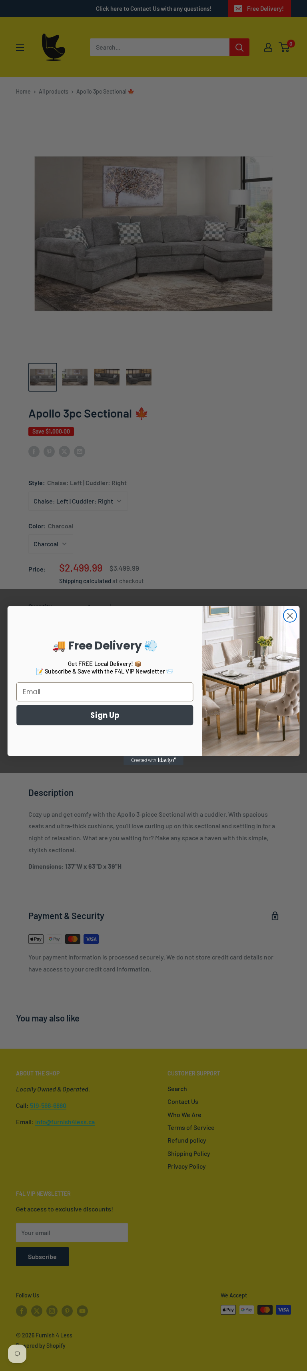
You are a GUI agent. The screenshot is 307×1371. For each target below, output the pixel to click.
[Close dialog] (290, 615)
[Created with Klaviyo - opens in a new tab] (153, 760)
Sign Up (105, 714)
